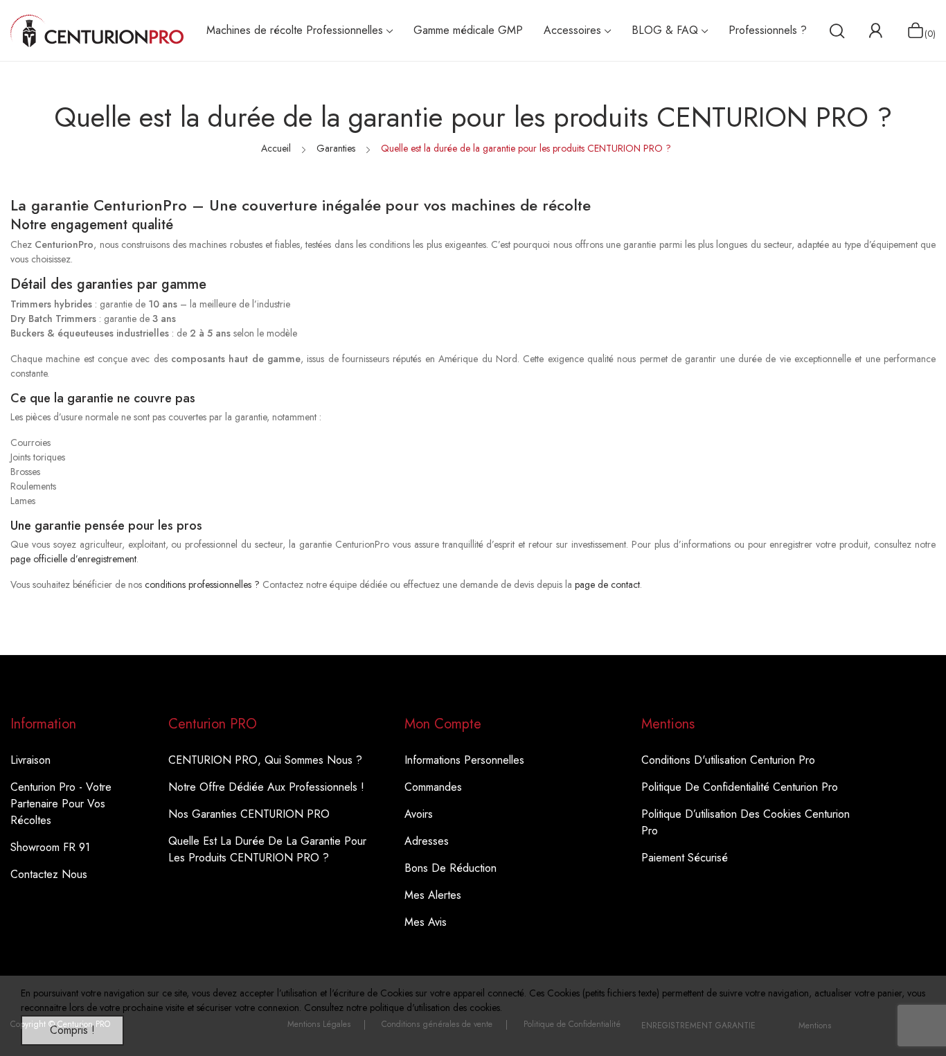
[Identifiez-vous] (875, 30)
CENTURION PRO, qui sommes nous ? (265, 760)
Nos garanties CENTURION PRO (249, 814)
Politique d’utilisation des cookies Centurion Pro (745, 822)
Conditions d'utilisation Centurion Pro (728, 760)
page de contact (607, 584)
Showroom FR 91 (50, 847)
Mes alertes (432, 895)
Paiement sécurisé (684, 858)
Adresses (426, 841)
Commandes (433, 787)
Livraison (30, 760)
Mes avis (425, 922)
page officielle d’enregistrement (73, 559)
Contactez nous (48, 874)
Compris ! (72, 1030)
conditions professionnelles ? (202, 584)
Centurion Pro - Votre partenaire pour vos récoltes (60, 803)
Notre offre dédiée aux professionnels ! (266, 787)
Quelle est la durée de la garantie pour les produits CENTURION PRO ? (267, 849)
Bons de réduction (450, 868)
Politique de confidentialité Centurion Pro (739, 787)
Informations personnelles (464, 760)
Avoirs (418, 814)
